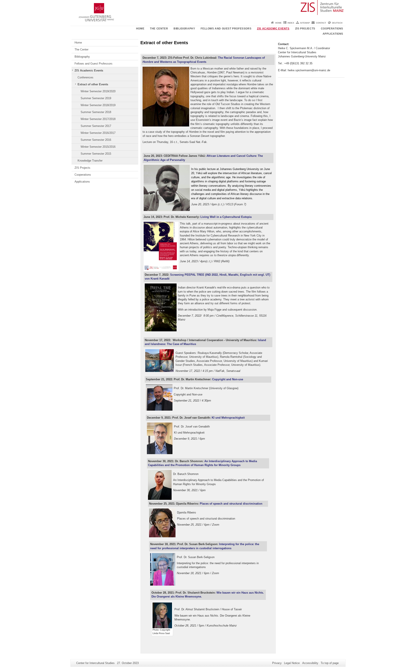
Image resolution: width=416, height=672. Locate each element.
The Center (159, 28)
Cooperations (332, 28)
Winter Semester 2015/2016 (98, 146)
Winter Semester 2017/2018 (98, 119)
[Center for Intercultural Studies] (208, 9)
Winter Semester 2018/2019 (98, 105)
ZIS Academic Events (273, 28)
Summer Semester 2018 (96, 112)
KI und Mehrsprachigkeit (228, 417)
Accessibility (310, 663)
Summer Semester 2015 (96, 153)
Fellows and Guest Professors (226, 28)
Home (278, 23)
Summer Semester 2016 (96, 139)
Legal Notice (292, 663)
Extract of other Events (93, 84)
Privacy (277, 663)
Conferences (85, 77)
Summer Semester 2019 (96, 98)
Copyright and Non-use (227, 379)
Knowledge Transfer (90, 160)
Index (291, 23)
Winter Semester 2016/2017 (98, 132)
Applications (333, 33)
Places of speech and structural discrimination (231, 503)
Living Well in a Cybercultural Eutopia (226, 217)
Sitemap (305, 23)
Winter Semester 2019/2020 (98, 91)
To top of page (330, 663)
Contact (321, 23)
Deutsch (337, 23)
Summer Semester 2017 (96, 126)
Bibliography (184, 28)
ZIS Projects (305, 28)
